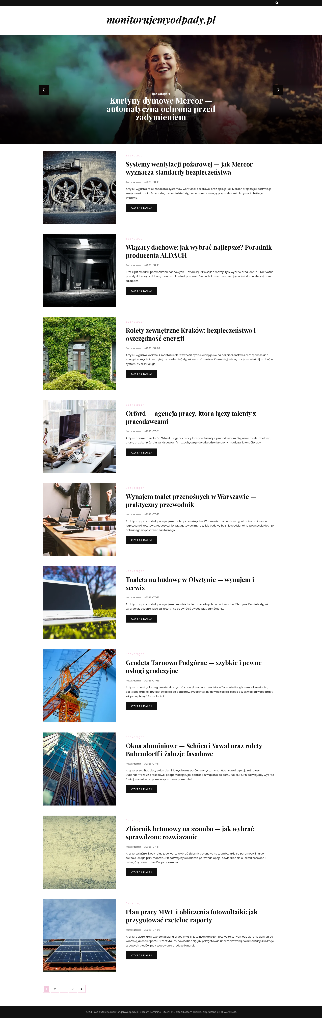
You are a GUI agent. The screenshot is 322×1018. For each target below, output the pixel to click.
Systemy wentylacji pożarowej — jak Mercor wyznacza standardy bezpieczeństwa (189, 168)
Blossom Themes (192, 1012)
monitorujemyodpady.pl (161, 19)
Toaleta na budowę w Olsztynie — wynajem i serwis (190, 583)
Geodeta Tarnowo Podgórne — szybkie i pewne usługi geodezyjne (194, 666)
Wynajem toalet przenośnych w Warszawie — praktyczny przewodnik (191, 500)
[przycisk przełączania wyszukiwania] (277, 3)
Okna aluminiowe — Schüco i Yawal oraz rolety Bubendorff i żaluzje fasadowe (194, 749)
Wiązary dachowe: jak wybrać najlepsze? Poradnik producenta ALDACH (199, 251)
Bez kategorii (161, 102)
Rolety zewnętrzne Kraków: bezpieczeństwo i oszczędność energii (191, 334)
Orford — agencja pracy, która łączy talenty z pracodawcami (191, 417)
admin (137, 182)
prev (44, 90)
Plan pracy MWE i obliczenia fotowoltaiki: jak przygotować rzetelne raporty (192, 915)
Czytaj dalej (141, 208)
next (278, 90)
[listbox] (161, 89)
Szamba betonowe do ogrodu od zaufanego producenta (161, 112)
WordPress (230, 1012)
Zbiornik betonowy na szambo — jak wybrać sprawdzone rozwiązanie (190, 832)
